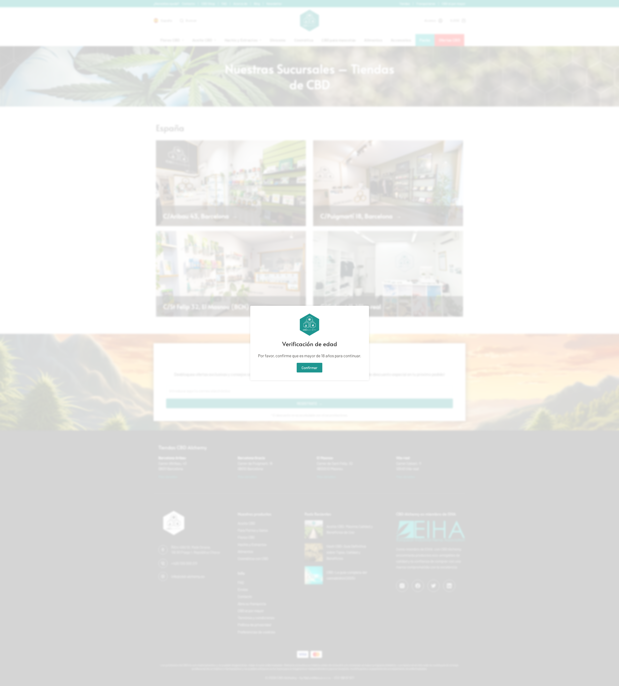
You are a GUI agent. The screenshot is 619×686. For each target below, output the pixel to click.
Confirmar (309, 367)
